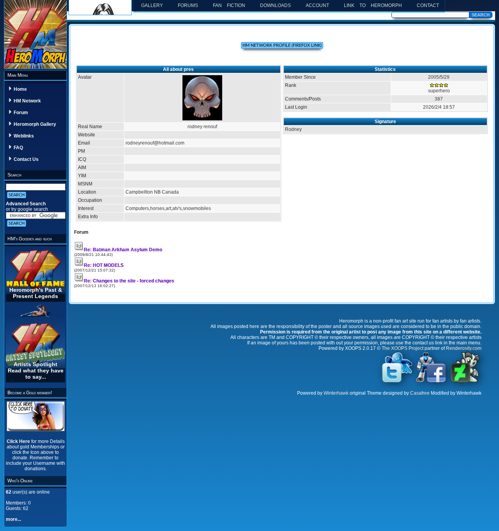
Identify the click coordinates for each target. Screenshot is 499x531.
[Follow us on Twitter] (397, 382)
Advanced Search (26, 203)
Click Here (19, 441)
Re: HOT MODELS (104, 265)
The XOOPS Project (402, 348)
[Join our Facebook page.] (431, 382)
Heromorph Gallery (35, 124)
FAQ (18, 147)
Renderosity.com (463, 348)
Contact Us (26, 159)
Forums (188, 5)
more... (13, 519)
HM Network (27, 101)
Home (20, 89)
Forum (21, 112)
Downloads (275, 5)
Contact (428, 5)
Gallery (152, 5)
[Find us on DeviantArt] (465, 382)
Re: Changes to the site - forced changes (129, 281)
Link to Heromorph (373, 5)
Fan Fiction (229, 5)
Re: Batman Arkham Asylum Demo (123, 249)
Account (317, 5)
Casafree (420, 393)
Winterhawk (336, 393)
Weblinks (24, 136)
